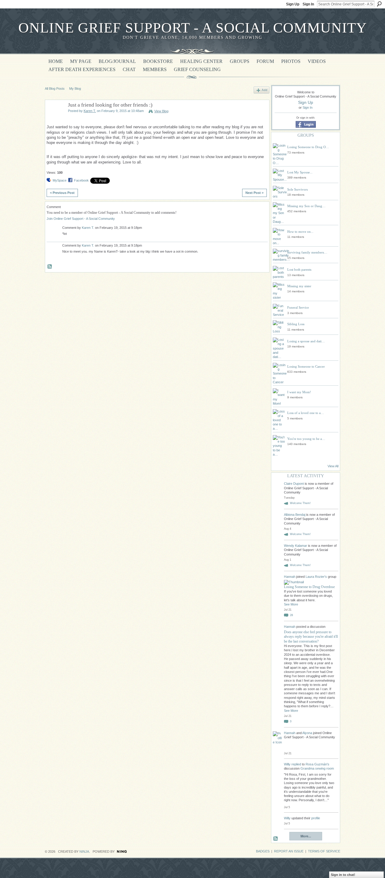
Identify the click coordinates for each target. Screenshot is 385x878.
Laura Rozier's (316, 576)
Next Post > (254, 193)
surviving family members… (307, 252)
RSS (50, 266)
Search (379, 4)
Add (264, 90)
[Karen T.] (54, 119)
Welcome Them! (300, 503)
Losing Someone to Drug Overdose (309, 587)
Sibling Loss (295, 324)
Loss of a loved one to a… (305, 413)
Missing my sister (299, 286)
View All (333, 466)
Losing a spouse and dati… (306, 341)
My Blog (75, 88)
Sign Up (292, 4)
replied (296, 764)
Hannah (290, 576)
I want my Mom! (299, 392)
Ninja (84, 851)
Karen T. (90, 111)
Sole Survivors (297, 189)
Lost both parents (299, 269)
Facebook (81, 180)
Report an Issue (288, 851)
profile (315, 818)
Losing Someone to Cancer (306, 366)
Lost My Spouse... (300, 172)
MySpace (59, 180)
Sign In (308, 4)
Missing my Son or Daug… (306, 206)
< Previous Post (62, 193)
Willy (287, 764)
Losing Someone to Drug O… (308, 147)
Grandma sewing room (317, 768)
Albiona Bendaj (294, 514)
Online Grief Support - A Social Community (192, 28)
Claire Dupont (294, 483)
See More (291, 604)
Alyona (307, 733)
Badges (263, 851)
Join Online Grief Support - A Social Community (81, 218)
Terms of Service (324, 851)
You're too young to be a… (306, 439)
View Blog (161, 111)
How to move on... (300, 231)
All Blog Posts (55, 88)
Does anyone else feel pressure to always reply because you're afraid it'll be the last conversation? (311, 636)
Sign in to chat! (343, 874)
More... (305, 836)
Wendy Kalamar (295, 545)
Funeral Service (298, 307)
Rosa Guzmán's (317, 764)
